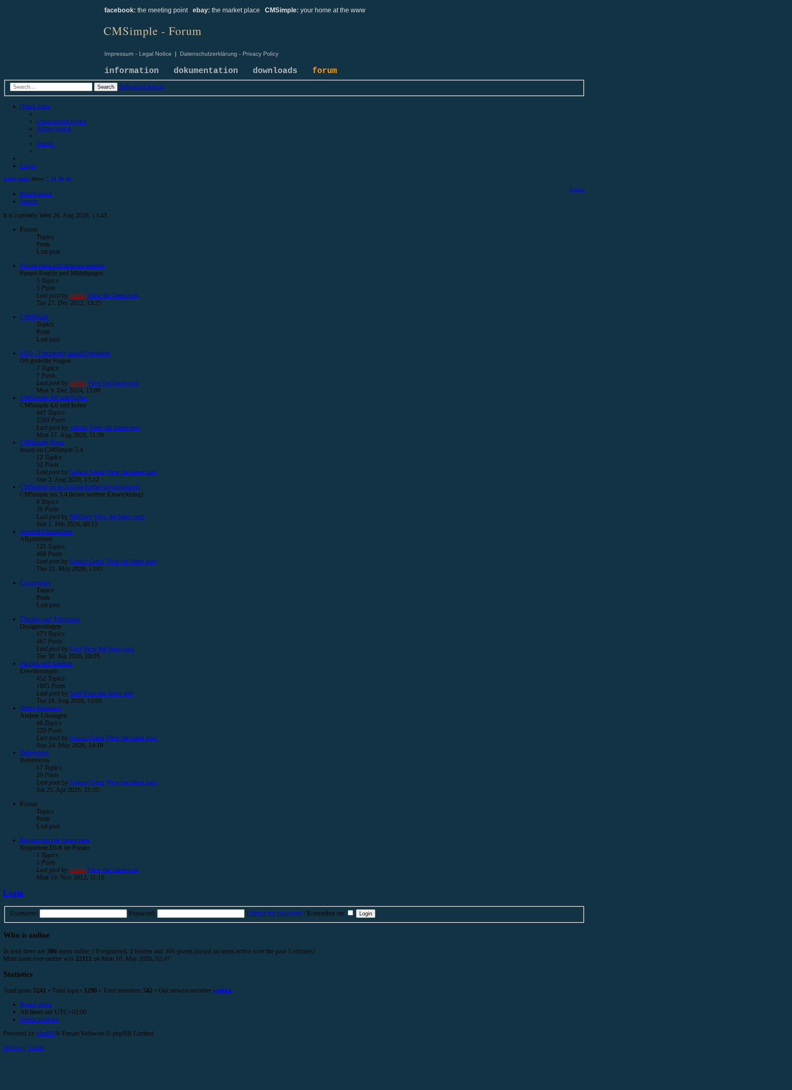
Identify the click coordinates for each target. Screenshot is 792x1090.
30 (61, 178)
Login (13, 893)
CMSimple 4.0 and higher (53, 397)
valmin (78, 427)
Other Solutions (40, 708)
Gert (75, 648)
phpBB (45, 1033)
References (34, 752)
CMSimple (34, 316)
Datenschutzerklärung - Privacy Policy (229, 53)
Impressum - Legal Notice (138, 53)
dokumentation (206, 71)
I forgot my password (274, 913)
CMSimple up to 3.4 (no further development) (79, 486)
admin (78, 295)
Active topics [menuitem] (16, 178)
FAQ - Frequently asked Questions (65, 353)
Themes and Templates (50, 618)
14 (53, 178)
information (131, 71)
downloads (275, 71)
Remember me (326, 913)
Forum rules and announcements (62, 265)
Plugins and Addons (46, 663)
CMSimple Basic (42, 442)
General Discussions (46, 531)
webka (222, 990)
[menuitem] (61, 121)
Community (35, 582)
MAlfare (81, 516)
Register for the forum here (55, 840)
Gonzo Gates (87, 471)
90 (68, 178)
